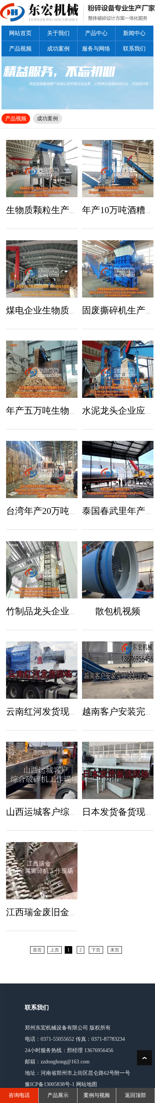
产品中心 (96, 33)
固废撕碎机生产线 (118, 310)
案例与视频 (97, 1095)
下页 (95, 950)
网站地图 (86, 1084)
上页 (54, 950)
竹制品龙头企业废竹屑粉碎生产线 (73, 611)
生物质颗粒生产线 (42, 210)
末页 (114, 950)
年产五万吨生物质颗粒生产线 (64, 411)
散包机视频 (117, 611)
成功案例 (58, 49)
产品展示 (57, 1095)
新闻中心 (134, 33)
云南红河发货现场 (42, 711)
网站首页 (20, 33)
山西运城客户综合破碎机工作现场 (73, 812)
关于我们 (58, 33)
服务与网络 (96, 49)
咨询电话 (19, 1095)
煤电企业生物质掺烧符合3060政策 (73, 310)
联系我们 (134, 49)
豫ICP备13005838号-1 (49, 1084)
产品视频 (20, 49)
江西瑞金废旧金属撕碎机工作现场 (73, 912)
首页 (37, 950)
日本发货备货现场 (118, 812)
